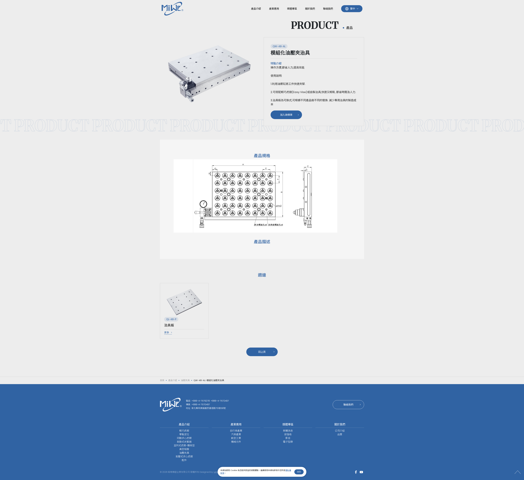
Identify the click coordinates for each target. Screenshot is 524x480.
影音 (287, 438)
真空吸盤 (184, 449)
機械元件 (236, 441)
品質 (339, 434)
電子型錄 (288, 441)
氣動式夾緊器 (184, 441)
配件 (184, 460)
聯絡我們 (328, 8)
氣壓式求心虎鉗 (184, 456)
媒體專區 (292, 8)
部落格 (288, 434)
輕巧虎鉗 (184, 430)
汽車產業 (236, 434)
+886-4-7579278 (201, 400)
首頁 (162, 380)
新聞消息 (288, 430)
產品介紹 (256, 8)
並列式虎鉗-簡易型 (184, 445)
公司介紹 (340, 430)
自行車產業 (236, 430)
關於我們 (310, 8)
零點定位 (184, 434)
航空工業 (236, 438)
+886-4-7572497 (220, 400)
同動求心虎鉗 (184, 438)
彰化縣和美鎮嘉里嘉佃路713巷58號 (209, 408)
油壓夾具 (185, 380)
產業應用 (274, 8)
